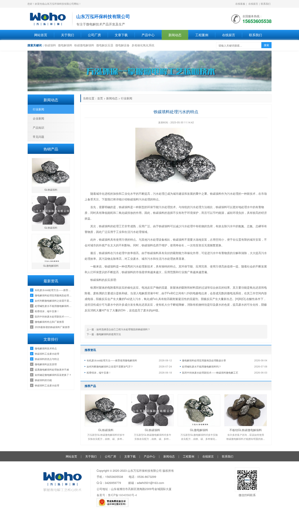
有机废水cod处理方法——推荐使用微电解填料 (112, 360)
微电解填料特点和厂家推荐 (49, 321)
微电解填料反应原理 (46, 364)
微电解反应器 (104, 45)
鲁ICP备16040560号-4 (122, 495)
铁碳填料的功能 (43, 380)
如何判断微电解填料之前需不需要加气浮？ (110, 366)
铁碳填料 (50, 45)
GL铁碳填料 (105, 430)
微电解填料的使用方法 (108, 334)
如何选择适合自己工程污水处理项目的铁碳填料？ (123, 329)
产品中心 (148, 35)
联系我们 (266, 3)
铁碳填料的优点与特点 (47, 359)
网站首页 (40, 35)
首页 (100, 98)
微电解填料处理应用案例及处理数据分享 (204, 360)
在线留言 (253, 3)
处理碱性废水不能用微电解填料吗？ (201, 366)
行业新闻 (126, 98)
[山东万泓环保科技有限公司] (47, 18)
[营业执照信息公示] (112, 502)
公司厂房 (94, 35)
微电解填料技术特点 (46, 348)
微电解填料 (65, 45)
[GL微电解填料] (199, 410)
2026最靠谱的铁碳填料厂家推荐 (52, 327)
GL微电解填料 (199, 430)
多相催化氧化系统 (143, 45)
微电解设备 (122, 45)
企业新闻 (38, 118)
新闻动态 (174, 35)
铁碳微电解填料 (84, 45)
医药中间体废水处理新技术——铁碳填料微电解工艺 (210, 372)
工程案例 (201, 35)
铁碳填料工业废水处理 (47, 353)
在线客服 (240, 3)
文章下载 (121, 35)
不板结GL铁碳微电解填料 (245, 430)
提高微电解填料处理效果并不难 (52, 369)
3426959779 (113, 483)
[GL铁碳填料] (106, 410)
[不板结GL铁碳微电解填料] (245, 410)
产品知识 (38, 127)
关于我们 (67, 35)
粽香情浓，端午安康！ (99, 372)
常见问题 (38, 137)
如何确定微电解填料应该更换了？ (53, 374)
